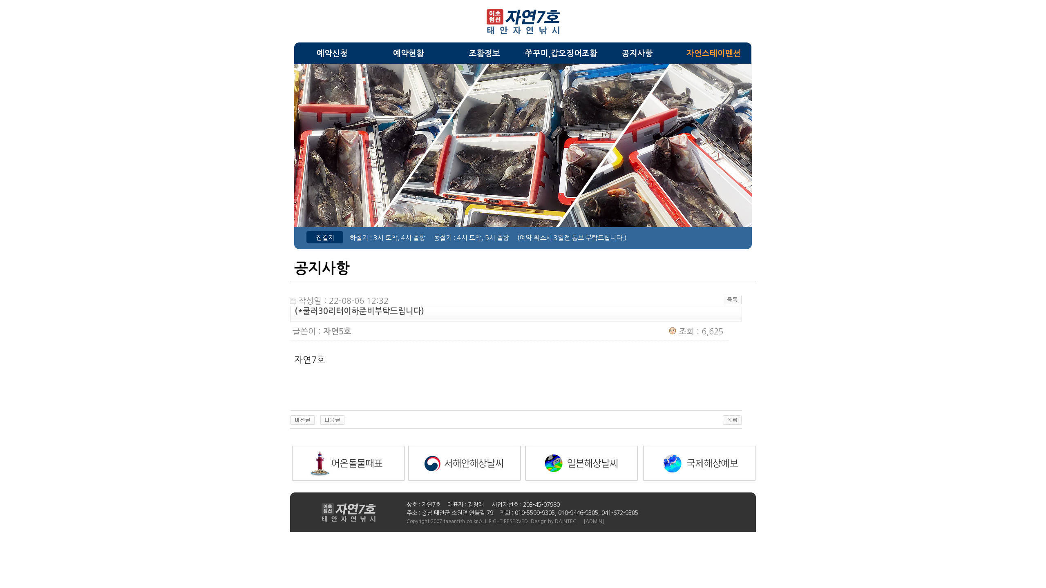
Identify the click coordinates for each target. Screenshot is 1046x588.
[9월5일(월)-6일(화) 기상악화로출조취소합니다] (302, 422)
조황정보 (484, 53)
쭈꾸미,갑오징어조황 (561, 53)
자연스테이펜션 (713, 53)
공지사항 (637, 53)
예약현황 (408, 53)
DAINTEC (565, 521)
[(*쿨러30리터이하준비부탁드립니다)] (332, 422)
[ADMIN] (593, 521)
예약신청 (332, 53)
